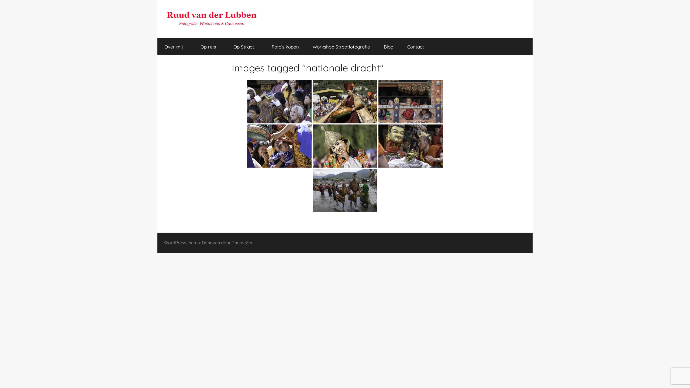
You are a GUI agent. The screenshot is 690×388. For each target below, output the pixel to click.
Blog (389, 47)
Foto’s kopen (285, 47)
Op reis (208, 47)
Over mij (173, 47)
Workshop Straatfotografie (341, 47)
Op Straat (243, 47)
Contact (415, 47)
